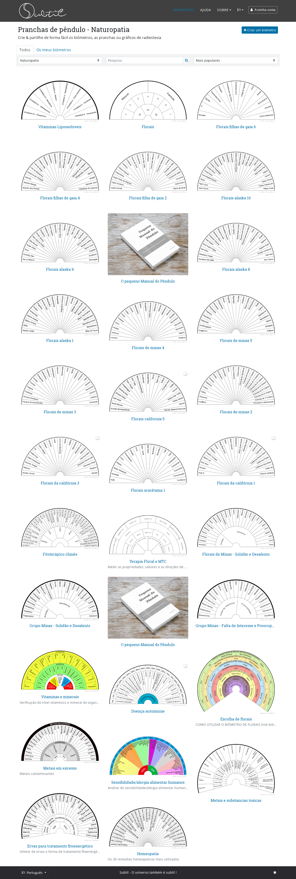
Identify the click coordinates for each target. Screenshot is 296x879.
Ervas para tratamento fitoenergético (60, 846)
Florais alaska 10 (236, 197)
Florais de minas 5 (236, 340)
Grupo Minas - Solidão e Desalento (60, 625)
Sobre (223, 10)
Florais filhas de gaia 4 (60, 197)
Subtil (124, 872)
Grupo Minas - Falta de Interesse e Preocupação (238, 625)
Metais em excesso (60, 768)
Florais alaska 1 (60, 340)
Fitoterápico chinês (60, 554)
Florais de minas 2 (236, 411)
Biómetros (183, 10)
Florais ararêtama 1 (148, 490)
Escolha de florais (236, 719)
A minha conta (264, 10)
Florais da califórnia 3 (60, 483)
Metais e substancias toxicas (236, 800)
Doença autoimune (148, 711)
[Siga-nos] (274, 872)
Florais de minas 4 (148, 347)
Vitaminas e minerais (60, 696)
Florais (148, 126)
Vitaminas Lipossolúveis (59, 126)
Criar (261, 30)
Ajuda (205, 10)
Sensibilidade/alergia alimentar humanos (148, 782)
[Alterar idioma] (240, 10)
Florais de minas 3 (60, 411)
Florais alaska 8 (236, 269)
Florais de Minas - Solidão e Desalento (236, 554)
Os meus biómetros (54, 49)
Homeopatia (148, 853)
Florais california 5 (147, 418)
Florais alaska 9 (60, 269)
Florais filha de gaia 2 (148, 197)
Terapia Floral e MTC (148, 561)
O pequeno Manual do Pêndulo (148, 281)
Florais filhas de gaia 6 (236, 126)
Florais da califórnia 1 (236, 483)
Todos (24, 49)
